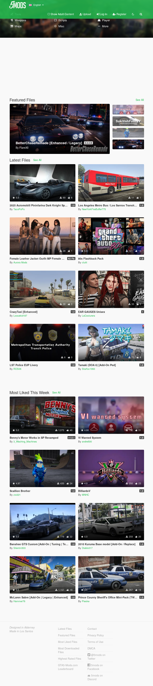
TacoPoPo (19, 209)
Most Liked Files (67, 642)
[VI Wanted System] (128, 109)
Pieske (85, 601)
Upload (86, 14)
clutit (84, 262)
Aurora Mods (20, 262)
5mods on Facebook (95, 667)
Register (121, 14)
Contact (92, 629)
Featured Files (66, 635)
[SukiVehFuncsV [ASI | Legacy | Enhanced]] (128, 121)
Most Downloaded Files (68, 650)
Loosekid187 (20, 315)
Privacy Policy (96, 635)
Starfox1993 (88, 369)
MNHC (85, 494)
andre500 (87, 441)
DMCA (91, 648)
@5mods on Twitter (96, 656)
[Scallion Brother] (128, 133)
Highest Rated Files (69, 658)
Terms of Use (95, 642)
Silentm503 (19, 548)
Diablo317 (87, 548)
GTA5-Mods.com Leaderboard (68, 667)
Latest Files (65, 629)
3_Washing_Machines (25, 441)
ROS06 (17, 369)
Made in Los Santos (21, 631)
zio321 (17, 494)
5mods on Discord (95, 677)
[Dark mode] (133, 14)
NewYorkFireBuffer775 (94, 209)
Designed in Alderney (22, 627)
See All (140, 100)
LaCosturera (88, 315)
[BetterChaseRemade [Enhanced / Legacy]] (128, 144)
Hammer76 (19, 601)
